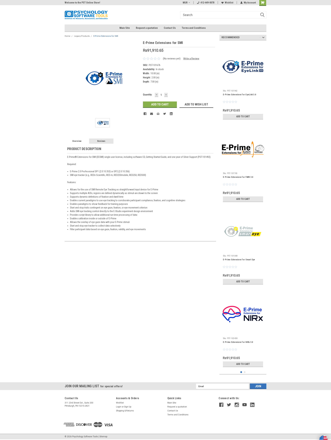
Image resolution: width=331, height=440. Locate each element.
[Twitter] (164, 113)
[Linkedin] (171, 113)
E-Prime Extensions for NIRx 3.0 (238, 342)
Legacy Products (82, 36)
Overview (76, 141)
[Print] (158, 113)
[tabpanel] (243, 82)
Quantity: (147, 94)
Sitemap (103, 436)
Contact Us (170, 27)
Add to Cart (243, 116)
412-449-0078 (207, 2)
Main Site (124, 27)
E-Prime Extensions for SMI (105, 36)
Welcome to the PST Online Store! (82, 2)
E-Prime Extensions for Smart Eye (239, 259)
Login (118, 407)
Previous (260, 38)
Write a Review (191, 58)
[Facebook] (145, 113)
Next (263, 38)
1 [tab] (241, 372)
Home (67, 36)
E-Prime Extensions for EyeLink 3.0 (239, 94)
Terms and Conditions (194, 27)
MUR (185, 2)
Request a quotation (147, 27)
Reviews (101, 141)
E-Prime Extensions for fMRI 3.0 (238, 177)
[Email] (151, 113)
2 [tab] (245, 372)
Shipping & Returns (125, 411)
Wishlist (229, 2)
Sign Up (127, 407)
